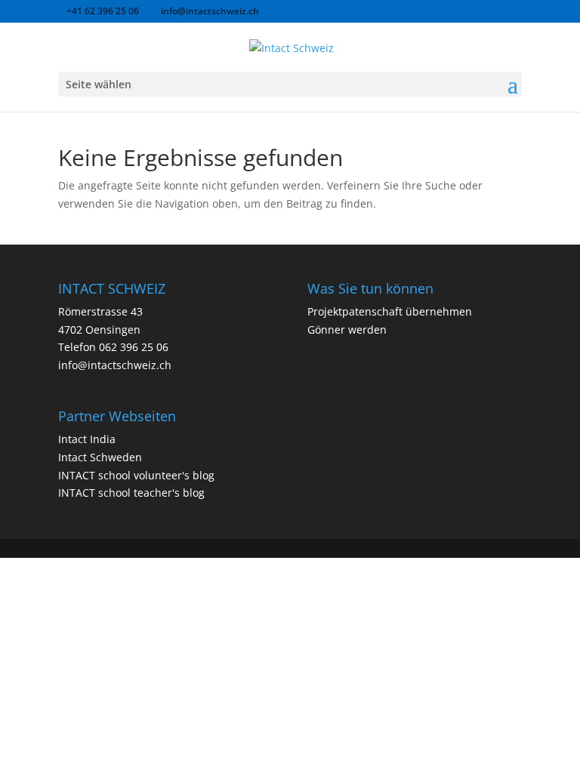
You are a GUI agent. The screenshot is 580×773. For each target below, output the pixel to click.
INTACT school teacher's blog (131, 492)
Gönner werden (347, 329)
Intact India (87, 439)
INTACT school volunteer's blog (136, 475)
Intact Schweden (100, 457)
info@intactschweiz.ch (114, 365)
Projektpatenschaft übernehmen (389, 311)
